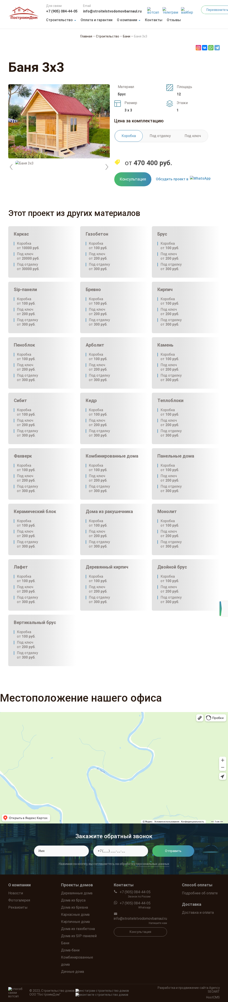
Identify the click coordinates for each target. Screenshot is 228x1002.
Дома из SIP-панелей (79, 936)
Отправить (173, 851)
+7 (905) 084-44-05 (61, 11)
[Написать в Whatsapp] (153, 9)
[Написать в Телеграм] (171, 9)
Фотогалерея (19, 900)
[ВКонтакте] (204, 47)
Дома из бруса (73, 900)
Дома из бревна (74, 907)
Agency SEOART (214, 989)
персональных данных (152, 864)
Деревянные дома (76, 893)
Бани (65, 943)
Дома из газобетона (78, 929)
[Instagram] (198, 47)
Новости (15, 893)
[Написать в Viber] (187, 9)
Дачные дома (72, 971)
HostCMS (213, 997)
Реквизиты (18, 907)
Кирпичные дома (75, 922)
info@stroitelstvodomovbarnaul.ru (112, 11)
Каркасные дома (75, 914)
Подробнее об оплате (200, 893)
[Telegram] (217, 47)
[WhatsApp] (211, 47)
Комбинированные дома (77, 961)
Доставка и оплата (198, 912)
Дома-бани (70, 950)
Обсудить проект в (172, 179)
